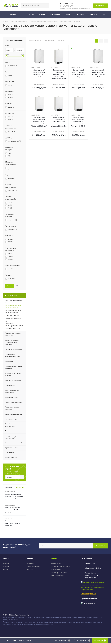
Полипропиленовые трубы (60, 566)
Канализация (56, 563)
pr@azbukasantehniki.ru (93, 568)
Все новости (19, 488)
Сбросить (19, 286)
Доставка (30, 563)
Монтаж (6, 566)
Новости (6, 563)
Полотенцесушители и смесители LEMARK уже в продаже (13, 510)
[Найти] (46, 5)
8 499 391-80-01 (66, 3)
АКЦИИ (6, 559)
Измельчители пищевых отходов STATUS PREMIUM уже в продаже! (14, 496)
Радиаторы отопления (59, 572)
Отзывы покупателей (88, 594)
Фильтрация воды (57, 576)
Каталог (54, 559)
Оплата (30, 559)
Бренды (6, 569)
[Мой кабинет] (104, 14)
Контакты (30, 569)
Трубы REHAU (56, 569)
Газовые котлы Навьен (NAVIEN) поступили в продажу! (13, 523)
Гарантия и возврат (34, 566)
